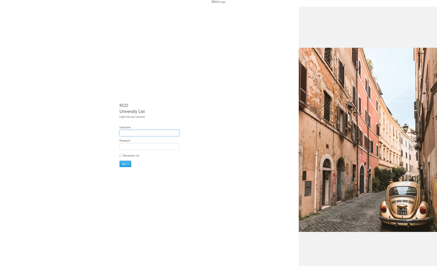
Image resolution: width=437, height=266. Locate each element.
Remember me (131, 155)
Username (125, 127)
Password (124, 140)
